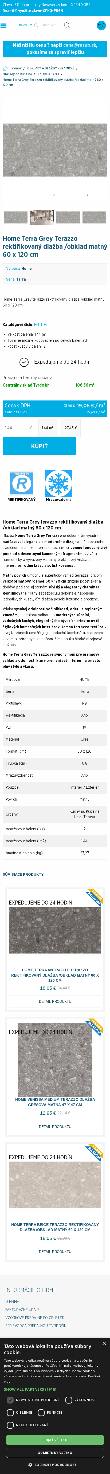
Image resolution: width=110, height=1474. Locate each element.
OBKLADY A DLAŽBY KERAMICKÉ (50, 68)
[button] (55, 1389)
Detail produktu (55, 1002)
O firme (12, 1302)
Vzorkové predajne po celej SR (35, 1318)
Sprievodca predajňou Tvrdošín (35, 1326)
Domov (16, 68)
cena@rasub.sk (79, 45)
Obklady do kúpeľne (17, 74)
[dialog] (55, 1406)
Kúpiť (39, 446)
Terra (21, 279)
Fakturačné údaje (22, 1310)
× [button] (104, 1344)
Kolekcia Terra (48, 74)
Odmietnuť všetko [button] (55, 1453)
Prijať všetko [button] (55, 1440)
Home (27, 269)
